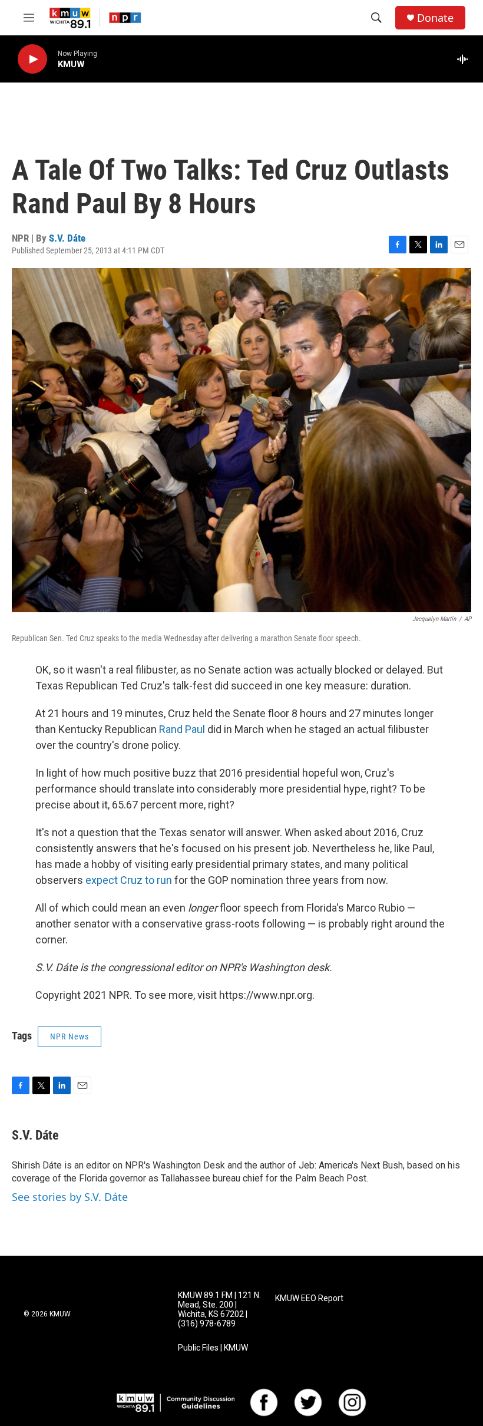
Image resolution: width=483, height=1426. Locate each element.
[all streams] (465, 58)
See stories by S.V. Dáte (70, 1197)
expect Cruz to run (128, 880)
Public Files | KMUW (213, 1348)
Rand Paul (182, 729)
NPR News (69, 1036)
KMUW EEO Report (309, 1298)
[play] (32, 59)
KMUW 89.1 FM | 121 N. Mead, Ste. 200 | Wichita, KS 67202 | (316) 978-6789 (219, 1309)
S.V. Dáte (67, 238)
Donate (435, 18)
